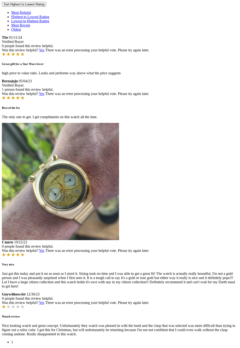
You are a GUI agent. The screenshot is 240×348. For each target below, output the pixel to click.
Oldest (16, 29)
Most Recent (20, 25)
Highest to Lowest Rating (30, 17)
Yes (41, 50)
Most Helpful (21, 13)
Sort (24, 4)
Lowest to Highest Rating (30, 21)
